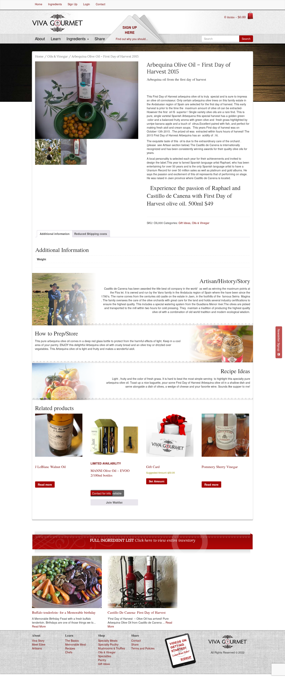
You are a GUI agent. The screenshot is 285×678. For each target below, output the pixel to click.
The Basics (72, 640)
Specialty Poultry (108, 644)
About (40, 38)
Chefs (68, 652)
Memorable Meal (75, 644)
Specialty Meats (107, 640)
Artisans (37, 648)
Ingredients (76, 38)
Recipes (70, 648)
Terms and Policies (143, 648)
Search (246, 39)
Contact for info (101, 493)
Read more (45, 484)
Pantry (102, 660)
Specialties (104, 656)
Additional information (55, 234)
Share (100, 38)
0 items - (235, 17)
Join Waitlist (114, 502)
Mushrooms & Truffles (111, 648)
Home (39, 56)
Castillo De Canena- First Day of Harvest (137, 612)
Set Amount (156, 481)
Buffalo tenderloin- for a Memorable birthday (64, 612)
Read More (39, 626)
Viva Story (38, 640)
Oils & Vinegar (57, 56)
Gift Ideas (184, 223)
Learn (56, 38)
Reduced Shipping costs (90, 234)
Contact (136, 640)
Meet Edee (38, 644)
